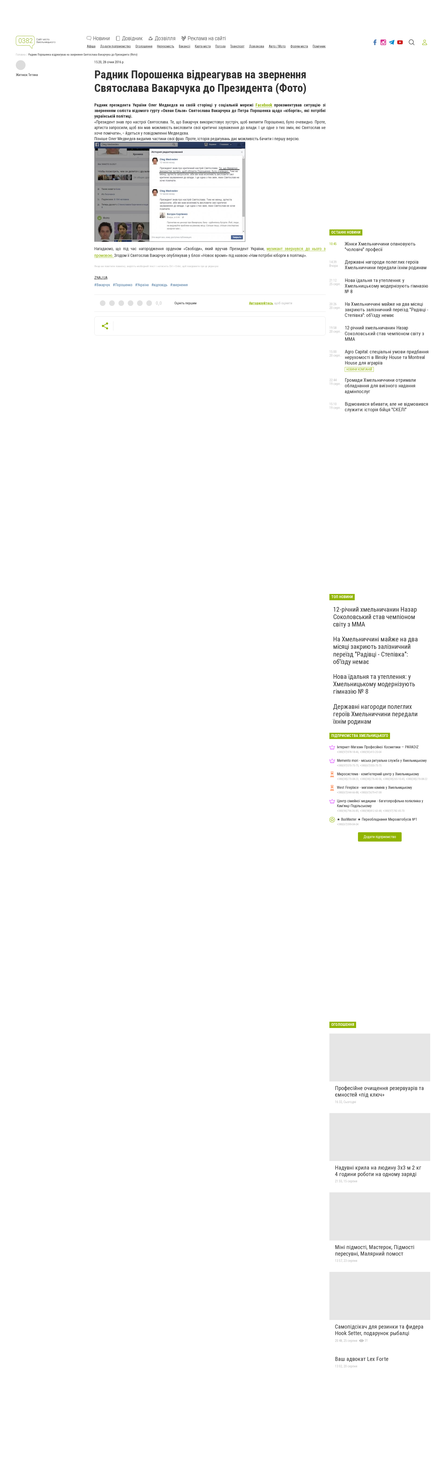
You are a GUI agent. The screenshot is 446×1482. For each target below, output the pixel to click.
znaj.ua (101, 277)
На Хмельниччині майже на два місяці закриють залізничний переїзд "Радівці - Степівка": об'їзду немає (386, 309)
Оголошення (143, 46)
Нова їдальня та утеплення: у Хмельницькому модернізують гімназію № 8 (386, 286)
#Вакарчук (102, 285)
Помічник (319, 46)
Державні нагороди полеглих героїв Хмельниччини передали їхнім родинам (385, 264)
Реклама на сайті (207, 38)
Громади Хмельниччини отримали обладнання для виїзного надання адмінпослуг (380, 385)
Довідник (132, 38)
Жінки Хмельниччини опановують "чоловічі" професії (380, 246)
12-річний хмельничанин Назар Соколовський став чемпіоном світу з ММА (384, 333)
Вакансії (184, 46)
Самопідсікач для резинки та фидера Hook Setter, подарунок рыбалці (379, 1329)
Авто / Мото (277, 46)
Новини (101, 38)
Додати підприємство (115, 46)
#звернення (179, 285)
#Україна (142, 285)
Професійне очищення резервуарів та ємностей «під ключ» (379, 1091)
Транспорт (237, 46)
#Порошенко (122, 285)
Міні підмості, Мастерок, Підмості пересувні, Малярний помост (374, 1250)
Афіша (91, 46)
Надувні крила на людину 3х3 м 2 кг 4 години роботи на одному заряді (378, 1170)
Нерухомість (165, 46)
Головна (21, 54)
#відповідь (159, 285)
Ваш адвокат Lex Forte (361, 1359)
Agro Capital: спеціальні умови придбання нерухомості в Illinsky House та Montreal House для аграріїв (387, 357)
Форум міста (299, 46)
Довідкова (256, 46)
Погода (220, 46)
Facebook (264, 105)
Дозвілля (165, 38)
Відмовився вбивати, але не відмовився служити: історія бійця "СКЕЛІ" (386, 406)
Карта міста (203, 46)
